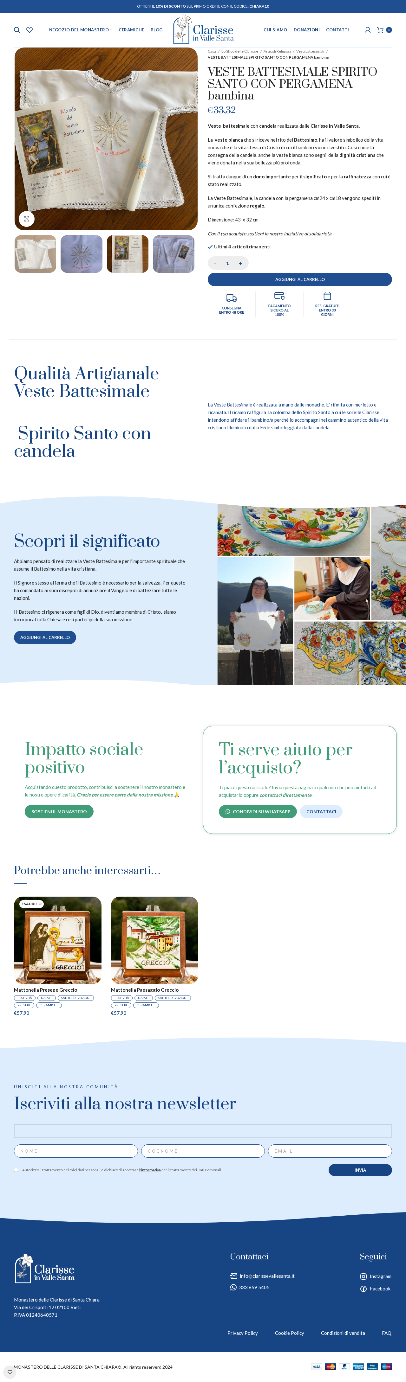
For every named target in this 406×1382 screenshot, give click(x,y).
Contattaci (321, 811)
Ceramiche (49, 1005)
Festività (24, 998)
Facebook (380, 1288)
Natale (46, 998)
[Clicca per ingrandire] (27, 219)
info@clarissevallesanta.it (267, 1276)
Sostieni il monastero (59, 811)
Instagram (380, 1276)
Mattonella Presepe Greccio (45, 990)
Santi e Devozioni (75, 998)
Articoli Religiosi (277, 51)
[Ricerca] (17, 30)
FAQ (386, 1333)
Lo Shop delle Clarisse (240, 51)
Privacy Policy (242, 1333)
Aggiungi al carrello (300, 279)
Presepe (24, 1005)
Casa (212, 51)
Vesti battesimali (310, 51)
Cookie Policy (289, 1333)
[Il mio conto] (368, 30)
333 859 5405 (254, 1287)
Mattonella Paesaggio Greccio (145, 990)
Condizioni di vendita (343, 1333)
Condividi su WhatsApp (262, 811)
